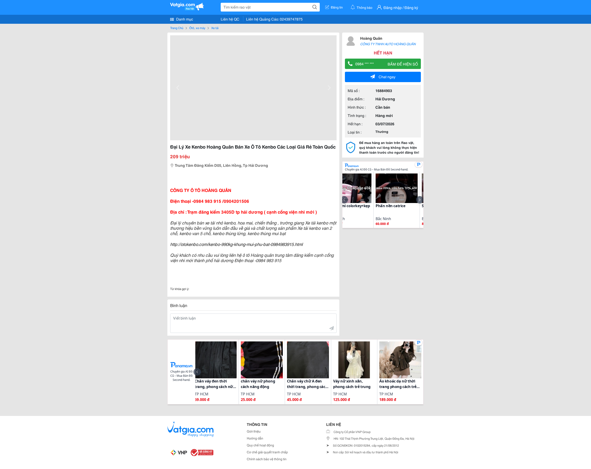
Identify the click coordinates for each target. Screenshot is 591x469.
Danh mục (184, 18)
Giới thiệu (254, 431)
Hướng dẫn (255, 438)
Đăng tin (337, 7)
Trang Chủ (176, 28)
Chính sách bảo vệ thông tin (266, 459)
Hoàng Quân (371, 38)
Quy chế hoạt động (260, 445)
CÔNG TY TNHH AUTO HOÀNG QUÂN (388, 44)
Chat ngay (387, 76)
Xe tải (215, 28)
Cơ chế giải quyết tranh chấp (267, 452)
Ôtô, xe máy (197, 28)
